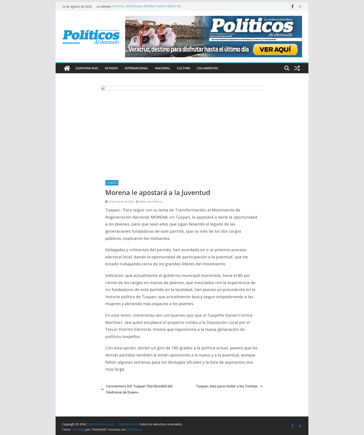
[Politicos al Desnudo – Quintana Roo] (67, 68)
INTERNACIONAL (136, 68)
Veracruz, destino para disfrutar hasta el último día (146, 6)
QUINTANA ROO (86, 68)
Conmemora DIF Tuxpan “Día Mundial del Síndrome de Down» (139, 389)
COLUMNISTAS (207, 68)
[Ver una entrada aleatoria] (297, 68)
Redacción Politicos (150, 201)
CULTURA (183, 68)
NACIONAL (162, 68)
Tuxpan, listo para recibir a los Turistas (227, 386)
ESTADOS (111, 68)
